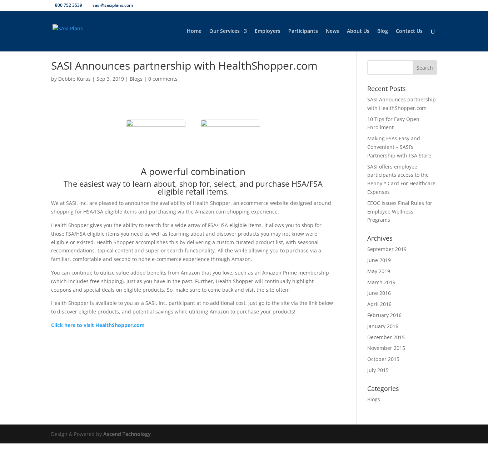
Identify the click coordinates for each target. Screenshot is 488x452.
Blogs (136, 78)
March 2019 (381, 282)
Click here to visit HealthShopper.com (98, 325)
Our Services (224, 31)
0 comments (163, 78)
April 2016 (379, 304)
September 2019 (387, 249)
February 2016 (384, 315)
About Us (358, 31)
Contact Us (409, 31)
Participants (303, 31)
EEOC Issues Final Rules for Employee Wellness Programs (399, 212)
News (332, 31)
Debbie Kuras (74, 78)
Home (194, 31)
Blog (382, 31)
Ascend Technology (127, 434)
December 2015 (386, 337)
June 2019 (379, 260)
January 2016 (382, 326)
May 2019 (378, 271)
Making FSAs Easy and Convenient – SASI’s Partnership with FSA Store (399, 147)
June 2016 (379, 293)
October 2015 (383, 359)
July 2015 (378, 370)
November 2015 (386, 348)
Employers (267, 31)
